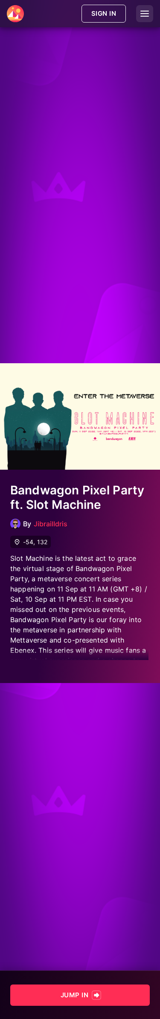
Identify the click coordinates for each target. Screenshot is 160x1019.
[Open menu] (144, 13)
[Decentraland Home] (15, 13)
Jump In (74, 995)
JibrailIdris (50, 524)
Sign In (103, 13)
